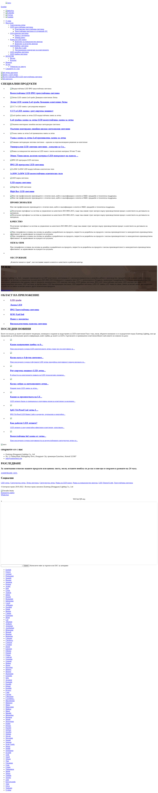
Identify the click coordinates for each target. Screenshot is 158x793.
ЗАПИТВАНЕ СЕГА (9, 473)
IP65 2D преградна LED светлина (27, 164)
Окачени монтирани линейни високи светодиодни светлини (40, 129)
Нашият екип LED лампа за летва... (24, 388)
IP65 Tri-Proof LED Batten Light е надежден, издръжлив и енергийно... (37, 414)
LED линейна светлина (19, 52)
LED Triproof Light (106, 483)
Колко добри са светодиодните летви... (29, 384)
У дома (8, 21)
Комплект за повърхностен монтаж (29, 42)
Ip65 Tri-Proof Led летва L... (24, 410)
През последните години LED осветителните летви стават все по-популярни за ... (42, 349)
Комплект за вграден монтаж (26, 44)
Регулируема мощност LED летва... (28, 370)
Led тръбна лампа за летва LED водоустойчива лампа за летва (42, 120)
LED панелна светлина (19, 33)
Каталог (13, 60)
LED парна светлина (20, 182)
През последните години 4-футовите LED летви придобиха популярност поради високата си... (47, 362)
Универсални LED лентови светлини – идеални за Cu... (37, 146)
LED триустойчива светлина (21, 27)
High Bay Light (20, 48)
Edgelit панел (20, 37)
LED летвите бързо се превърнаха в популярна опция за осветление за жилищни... (42, 401)
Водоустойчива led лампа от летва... (28, 436)
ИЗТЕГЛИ (10, 56)
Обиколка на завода (18, 67)
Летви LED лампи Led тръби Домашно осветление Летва (38, 102)
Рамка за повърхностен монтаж (85, 483)
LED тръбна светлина (18, 54)
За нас (8, 64)
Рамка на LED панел (18, 40)
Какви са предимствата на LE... (26, 397)
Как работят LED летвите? (23, 423)
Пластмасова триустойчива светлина (29, 29)
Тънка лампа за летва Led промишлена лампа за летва (38, 138)
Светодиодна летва (17, 25)
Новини (9, 62)
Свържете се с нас (13, 69)
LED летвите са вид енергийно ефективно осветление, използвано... (37, 427)
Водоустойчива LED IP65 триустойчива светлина (35, 93)
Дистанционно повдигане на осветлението (32, 50)
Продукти (9, 23)
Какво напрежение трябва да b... (26, 344)
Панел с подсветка (22, 35)
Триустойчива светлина (123, 483)
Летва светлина (32, 483)
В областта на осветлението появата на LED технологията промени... (37, 375)
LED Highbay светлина (19, 46)
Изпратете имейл (7, 493)
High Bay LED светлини (22, 191)
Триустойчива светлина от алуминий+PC (31, 31)
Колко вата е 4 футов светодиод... (26, 357)
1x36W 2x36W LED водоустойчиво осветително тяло (36, 173)
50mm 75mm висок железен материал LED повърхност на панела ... (44, 155)
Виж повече (7, 290)
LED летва (5, 483)
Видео (12, 58)
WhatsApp (5, 495)
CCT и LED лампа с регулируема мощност (31, 111)
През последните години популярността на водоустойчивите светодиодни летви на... (44, 441)
